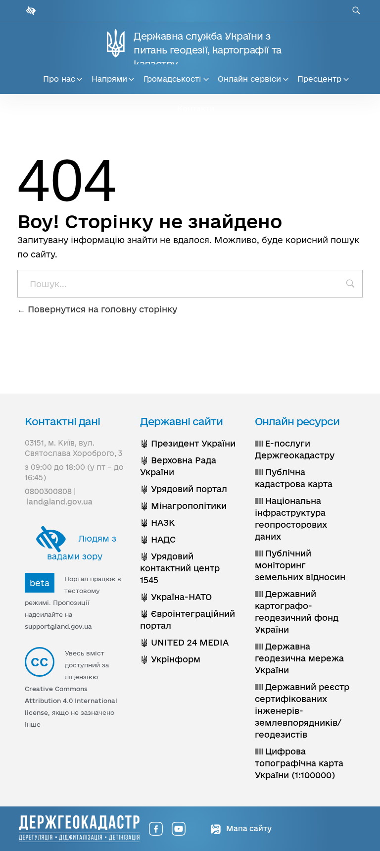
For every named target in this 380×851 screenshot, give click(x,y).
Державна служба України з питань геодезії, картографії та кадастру (207, 50)
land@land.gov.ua (60, 502)
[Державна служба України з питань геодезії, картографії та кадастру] (79, 828)
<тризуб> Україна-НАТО (176, 596)
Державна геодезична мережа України (299, 658)
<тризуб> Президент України (188, 443)
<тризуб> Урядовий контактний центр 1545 (180, 568)
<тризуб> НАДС (158, 539)
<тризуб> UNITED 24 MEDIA (184, 642)
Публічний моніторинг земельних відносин (300, 565)
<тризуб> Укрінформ (170, 659)
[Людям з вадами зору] (30, 10)
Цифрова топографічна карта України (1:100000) (299, 763)
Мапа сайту (248, 828)
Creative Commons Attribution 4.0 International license (71, 700)
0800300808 (48, 491)
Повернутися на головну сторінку (101, 309)
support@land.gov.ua (58, 626)
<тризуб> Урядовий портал (183, 489)
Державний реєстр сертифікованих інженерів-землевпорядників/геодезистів (302, 710)
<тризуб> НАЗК (157, 522)
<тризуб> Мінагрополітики (183, 505)
